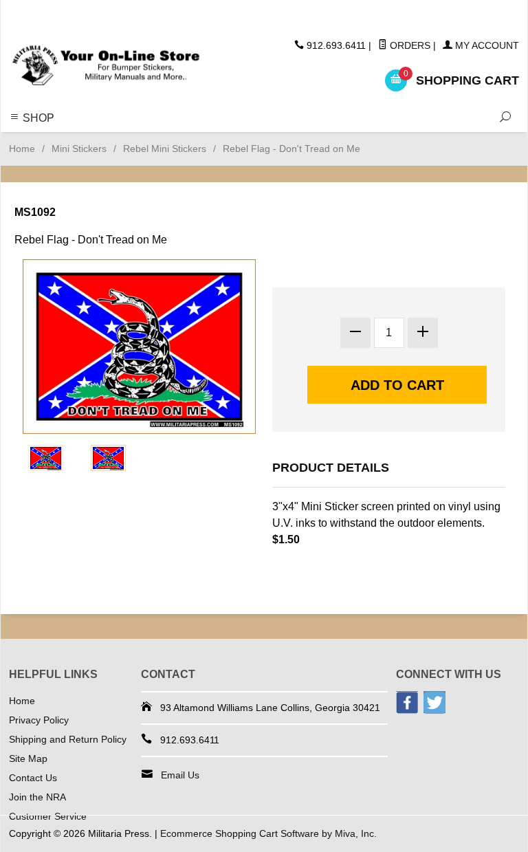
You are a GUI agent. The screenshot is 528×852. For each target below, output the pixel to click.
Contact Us (33, 777)
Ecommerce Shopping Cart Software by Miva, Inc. (268, 833)
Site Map (28, 758)
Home (22, 148)
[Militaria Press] (106, 66)
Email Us (180, 774)
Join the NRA (37, 796)
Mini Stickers (79, 148)
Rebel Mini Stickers (164, 148)
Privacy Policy (39, 719)
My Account (485, 45)
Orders (408, 45)
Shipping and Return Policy (67, 739)
